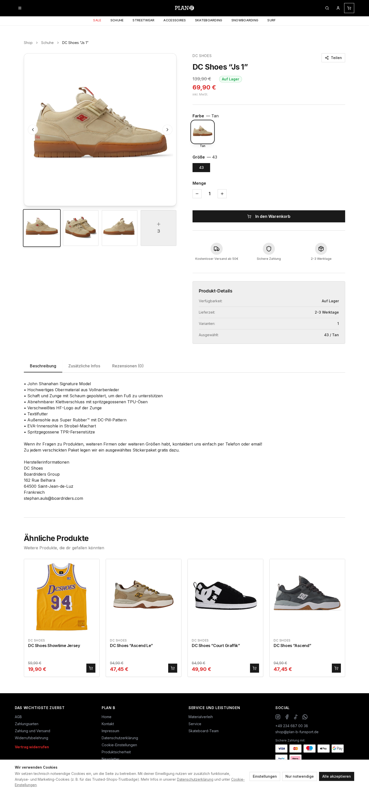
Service (195, 724)
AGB (18, 717)
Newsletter (110, 759)
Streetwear (143, 20)
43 (201, 167)
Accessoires (174, 20)
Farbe (206, 115)
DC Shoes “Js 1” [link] (75, 42)
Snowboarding (245, 20)
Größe (205, 157)
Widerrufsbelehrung (31, 738)
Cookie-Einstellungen (119, 745)
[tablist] (184, 366)
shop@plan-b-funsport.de (297, 732)
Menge (199, 183)
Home (106, 717)
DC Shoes (202, 56)
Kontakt (108, 724)
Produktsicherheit (116, 752)
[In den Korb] (90, 668)
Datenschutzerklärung (195, 779)
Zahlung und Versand (32, 731)
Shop (28, 42)
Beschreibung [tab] (43, 365)
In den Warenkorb (272, 216)
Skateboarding (208, 20)
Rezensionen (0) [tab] (128, 365)
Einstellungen (265, 776)
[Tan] (203, 132)
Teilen (336, 58)
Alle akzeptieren (336, 776)
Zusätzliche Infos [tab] (84, 365)
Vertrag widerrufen (32, 747)
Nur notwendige (299, 776)
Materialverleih (201, 717)
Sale (97, 20)
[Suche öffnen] (327, 8)
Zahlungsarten (26, 724)
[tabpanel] (184, 441)
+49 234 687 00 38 (291, 726)
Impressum (110, 731)
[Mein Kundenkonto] (338, 8)
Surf (271, 20)
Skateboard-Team (204, 731)
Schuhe (117, 20)
